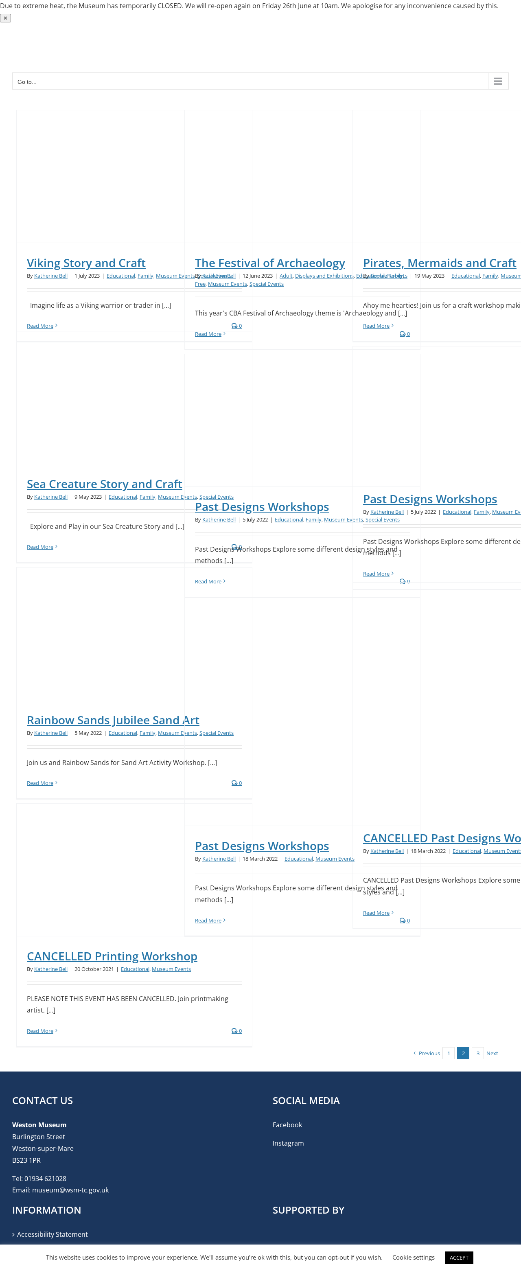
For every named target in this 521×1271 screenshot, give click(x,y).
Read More (376, 325)
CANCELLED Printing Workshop (112, 956)
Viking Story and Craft (86, 262)
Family (145, 275)
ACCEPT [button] (459, 1257)
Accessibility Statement (52, 1234)
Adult (286, 275)
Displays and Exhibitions (324, 275)
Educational (121, 275)
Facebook (287, 1124)
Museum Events (175, 275)
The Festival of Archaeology (270, 262)
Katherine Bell (51, 275)
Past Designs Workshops (430, 498)
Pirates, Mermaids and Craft (440, 262)
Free (200, 283)
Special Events (267, 283)
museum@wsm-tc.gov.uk (70, 1190)
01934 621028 (45, 1178)
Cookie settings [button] (413, 1257)
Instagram (288, 1143)
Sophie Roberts (388, 275)
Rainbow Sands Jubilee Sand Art (113, 720)
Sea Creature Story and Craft (104, 483)
